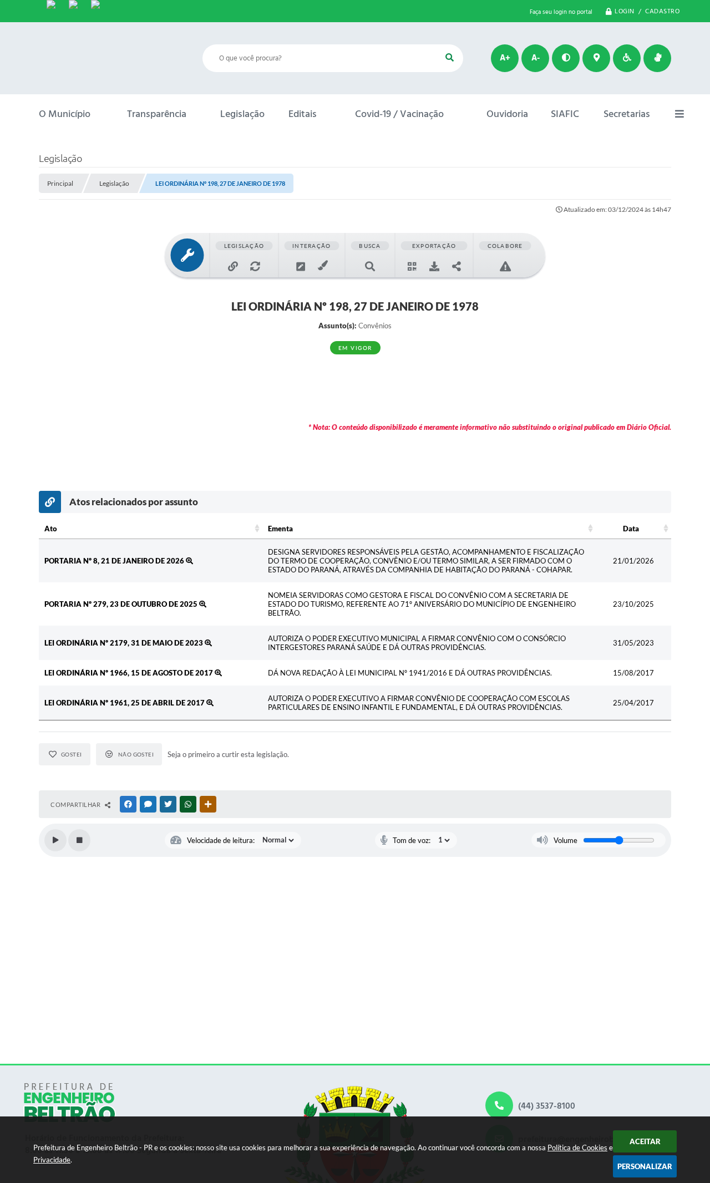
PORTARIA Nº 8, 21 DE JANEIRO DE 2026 (115, 560)
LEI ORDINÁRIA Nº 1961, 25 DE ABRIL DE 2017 (125, 702)
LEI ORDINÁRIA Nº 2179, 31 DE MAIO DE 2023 (124, 642)
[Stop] (79, 840)
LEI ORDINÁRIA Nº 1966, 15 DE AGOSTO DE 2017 (129, 672)
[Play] (55, 840)
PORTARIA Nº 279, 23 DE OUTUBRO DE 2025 (121, 604)
